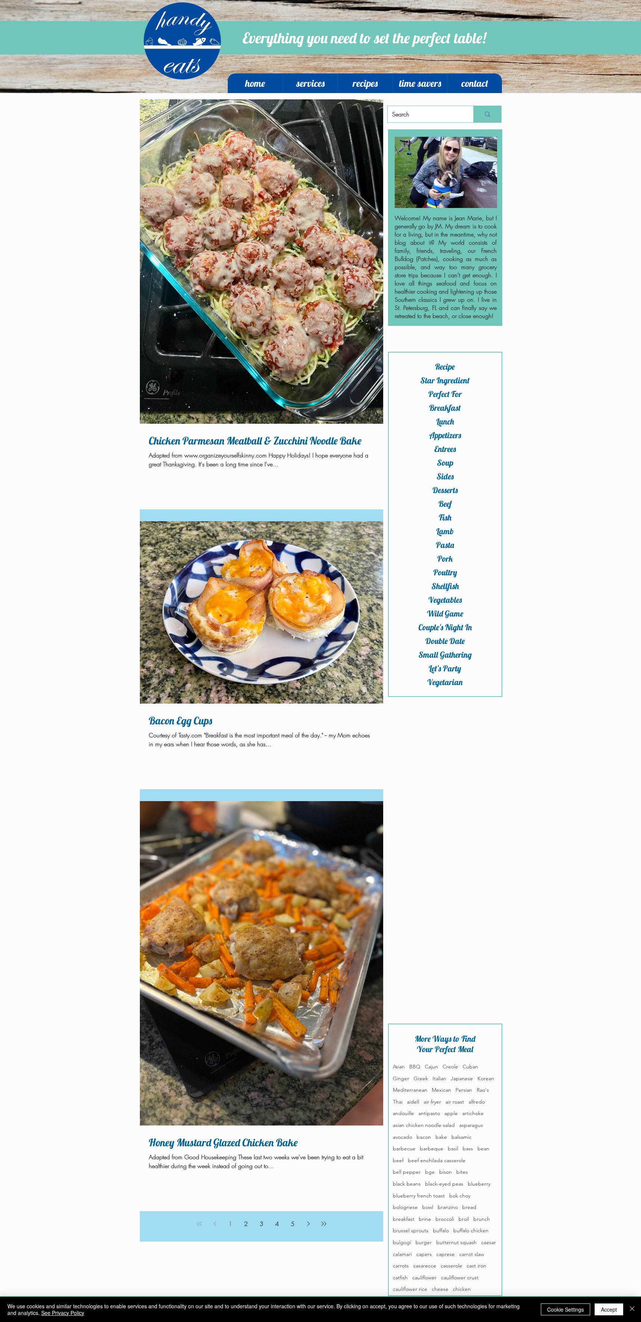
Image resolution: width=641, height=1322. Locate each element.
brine (425, 1219)
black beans (407, 1183)
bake (441, 1137)
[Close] (632, 1309)
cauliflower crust (460, 1277)
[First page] (199, 1223)
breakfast (403, 1219)
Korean (485, 1078)
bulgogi (402, 1242)
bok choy (459, 1195)
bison (445, 1172)
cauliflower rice (410, 1289)
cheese (440, 1289)
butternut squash (456, 1242)
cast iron (476, 1265)
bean (483, 1148)
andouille (403, 1113)
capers (424, 1254)
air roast (455, 1101)
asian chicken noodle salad (424, 1125)
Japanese (462, 1078)
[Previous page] (214, 1223)
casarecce (424, 1265)
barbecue (404, 1148)
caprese (445, 1254)
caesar (488, 1242)
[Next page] (308, 1223)
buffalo (441, 1230)
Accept (609, 1309)
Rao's (483, 1090)
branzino (448, 1207)
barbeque (431, 1148)
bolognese (405, 1207)
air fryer (432, 1101)
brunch (481, 1219)
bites (462, 1172)
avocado (402, 1137)
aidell (413, 1101)
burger (423, 1242)
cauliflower (424, 1277)
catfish (400, 1277)
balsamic (461, 1137)
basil (453, 1148)
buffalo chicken (471, 1230)
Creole (450, 1066)
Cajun (431, 1066)
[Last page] (324, 1223)
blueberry (479, 1183)
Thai (397, 1101)
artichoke (473, 1113)
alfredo (477, 1101)
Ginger (401, 1078)
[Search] (487, 114)
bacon (424, 1137)
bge (430, 1172)
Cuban (470, 1066)
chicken (462, 1289)
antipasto (429, 1113)
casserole (451, 1265)
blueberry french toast (419, 1195)
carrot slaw (471, 1254)
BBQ (414, 1066)
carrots (401, 1265)
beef (398, 1160)
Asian (399, 1066)
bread (469, 1207)
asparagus (471, 1125)
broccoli (444, 1219)
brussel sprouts (410, 1230)
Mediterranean (410, 1090)
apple (451, 1113)
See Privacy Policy (62, 1312)
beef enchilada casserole (437, 1160)
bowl (427, 1207)
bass (468, 1148)
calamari (402, 1254)
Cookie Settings (565, 1309)
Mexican (441, 1090)
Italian (439, 1078)
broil (463, 1219)
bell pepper (407, 1172)
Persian (464, 1090)
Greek (421, 1078)
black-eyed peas (444, 1183)
